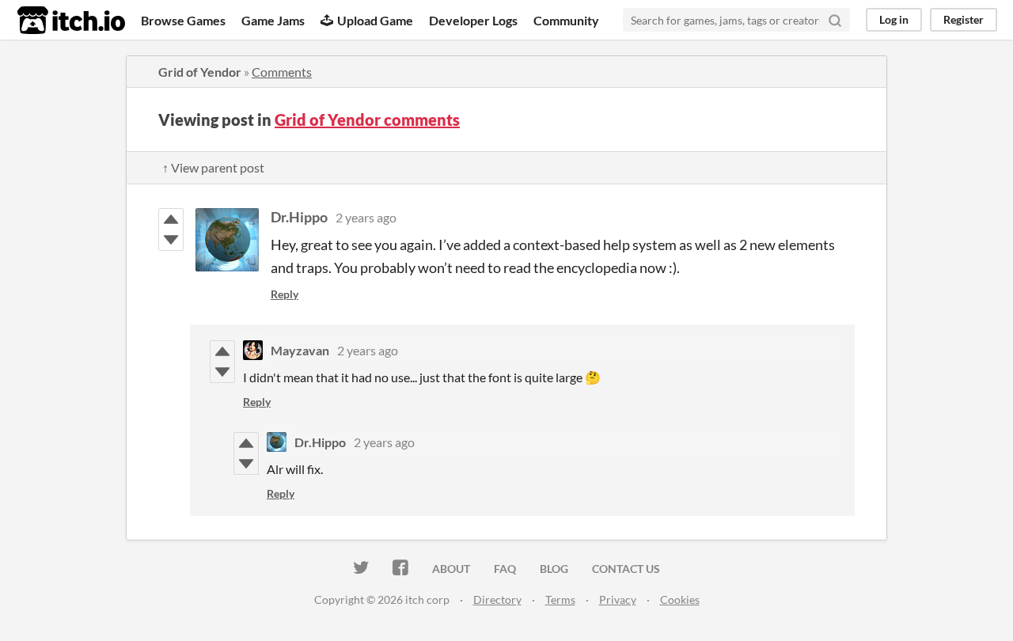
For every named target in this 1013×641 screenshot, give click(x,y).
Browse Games (183, 20)
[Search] (835, 20)
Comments (282, 71)
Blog (554, 568)
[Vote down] (171, 239)
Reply (284, 294)
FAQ (505, 568)
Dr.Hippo (299, 217)
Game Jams (273, 20)
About (451, 568)
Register (963, 19)
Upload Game (375, 20)
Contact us (626, 568)
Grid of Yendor (199, 71)
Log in (894, 19)
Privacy (617, 599)
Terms (560, 599)
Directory (497, 599)
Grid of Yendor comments (367, 119)
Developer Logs (473, 20)
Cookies (680, 599)
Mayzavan (300, 350)
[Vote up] (171, 219)
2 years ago (366, 217)
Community (566, 20)
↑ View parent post (213, 167)
